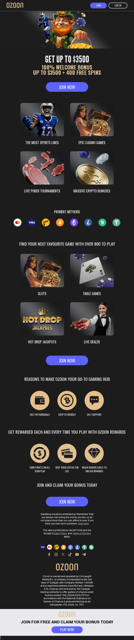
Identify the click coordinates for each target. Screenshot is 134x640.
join (98, 5)
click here (83, 523)
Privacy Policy (59, 533)
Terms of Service (81, 533)
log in (118, 5)
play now (67, 629)
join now (67, 87)
